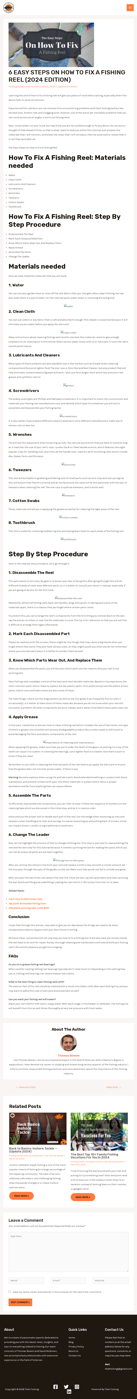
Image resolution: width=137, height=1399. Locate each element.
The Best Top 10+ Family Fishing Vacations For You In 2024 (94, 1156)
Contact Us (74, 1355)
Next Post (113, 1087)
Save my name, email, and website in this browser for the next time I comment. (57, 1292)
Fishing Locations (94, 1161)
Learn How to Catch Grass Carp (25, 899)
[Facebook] (55, 1386)
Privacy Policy (76, 1346)
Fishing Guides (17, 86)
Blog (70, 1342)
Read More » (21, 1195)
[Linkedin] (69, 1391)
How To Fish (32, 86)
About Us (73, 1351)
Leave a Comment (67, 86)
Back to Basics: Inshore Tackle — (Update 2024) (33, 1150)
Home (71, 1337)
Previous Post (26, 1087)
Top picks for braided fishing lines (27, 903)
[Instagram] (77, 1386)
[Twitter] (66, 1386)
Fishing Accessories (18, 1155)
